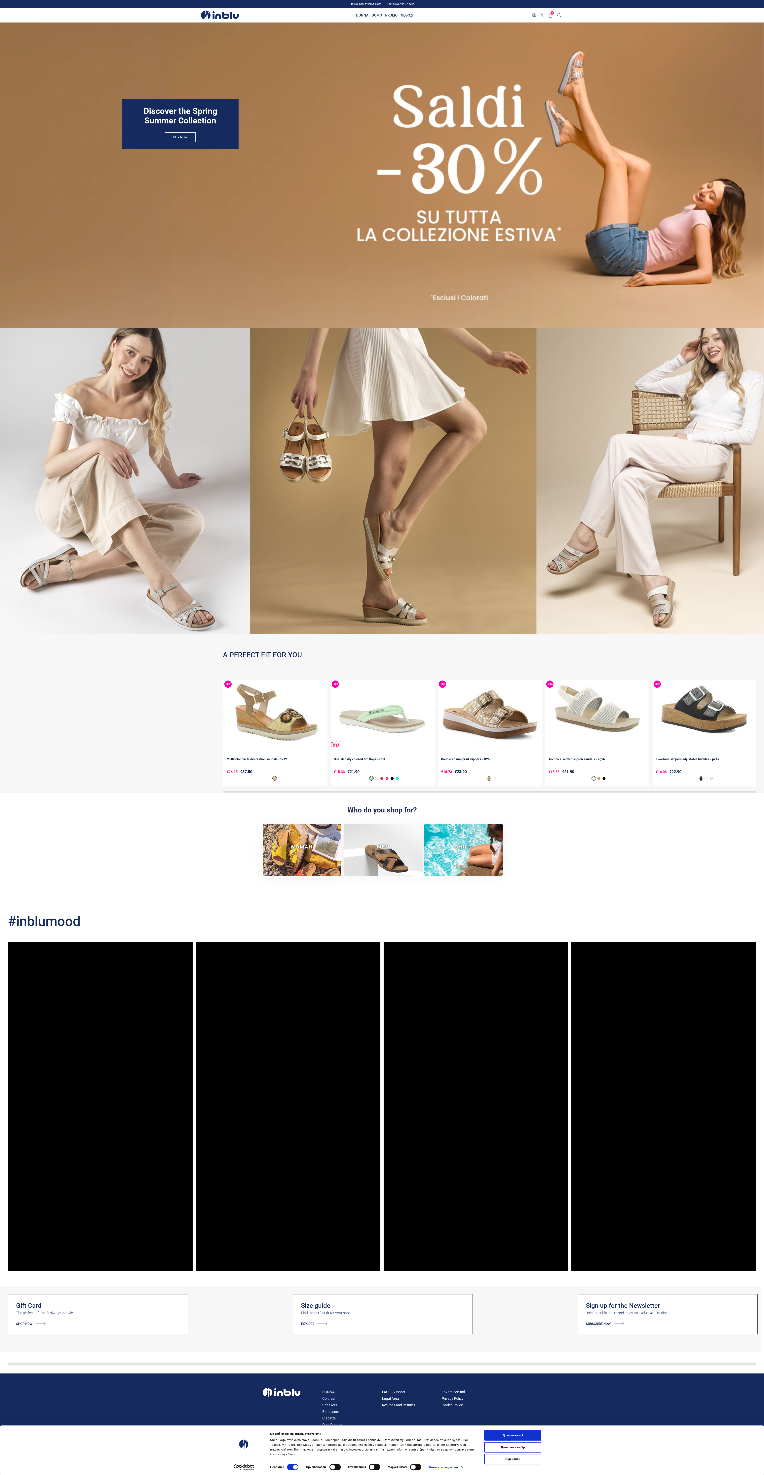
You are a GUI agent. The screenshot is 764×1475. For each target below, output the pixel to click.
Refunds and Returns (398, 1405)
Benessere (330, 1412)
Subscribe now (598, 1324)
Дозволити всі (513, 1435)
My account (542, 15)
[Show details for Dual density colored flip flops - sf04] (383, 714)
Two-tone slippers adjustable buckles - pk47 (687, 759)
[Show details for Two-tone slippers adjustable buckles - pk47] (705, 714)
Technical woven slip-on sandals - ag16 (577, 759)
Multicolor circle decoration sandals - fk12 (257, 759)
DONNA (328, 1392)
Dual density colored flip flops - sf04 (359, 759)
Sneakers (329, 1405)
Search (559, 15)
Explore (307, 1324)
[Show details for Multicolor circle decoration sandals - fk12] (275, 714)
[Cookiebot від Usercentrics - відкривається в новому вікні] (243, 1467)
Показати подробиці (443, 1467)
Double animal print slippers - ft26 (465, 759)
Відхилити (512, 1459)
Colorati (328, 1398)
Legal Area (390, 1398)
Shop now (24, 1324)
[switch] (335, 1467)
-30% (228, 684)
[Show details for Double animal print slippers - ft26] (490, 714)
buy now (180, 137)
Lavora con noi (453, 1392)
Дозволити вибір (513, 1447)
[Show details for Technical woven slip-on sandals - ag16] (597, 714)
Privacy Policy (452, 1398)
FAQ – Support (393, 1392)
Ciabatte (329, 1418)
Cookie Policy (452, 1405)
